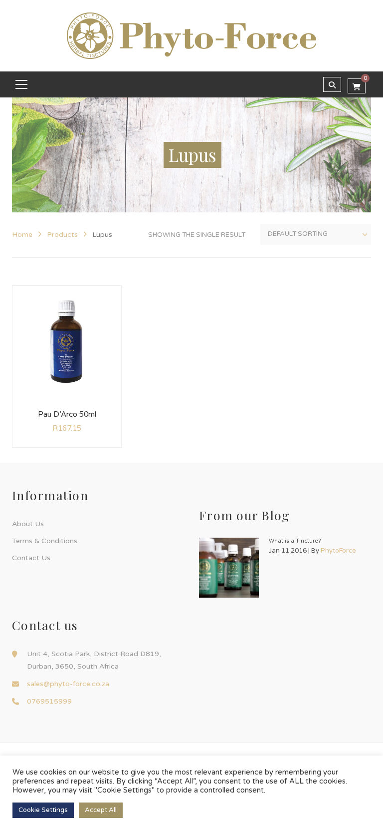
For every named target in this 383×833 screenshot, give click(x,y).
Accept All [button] (101, 810)
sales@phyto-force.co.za (68, 684)
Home (22, 234)
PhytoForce (338, 551)
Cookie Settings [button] (43, 810)
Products (62, 234)
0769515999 (49, 701)
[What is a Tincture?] (229, 568)
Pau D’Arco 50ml (67, 414)
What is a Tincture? (295, 541)
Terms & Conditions (44, 541)
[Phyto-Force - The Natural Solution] (191, 35)
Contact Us (31, 558)
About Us (28, 524)
